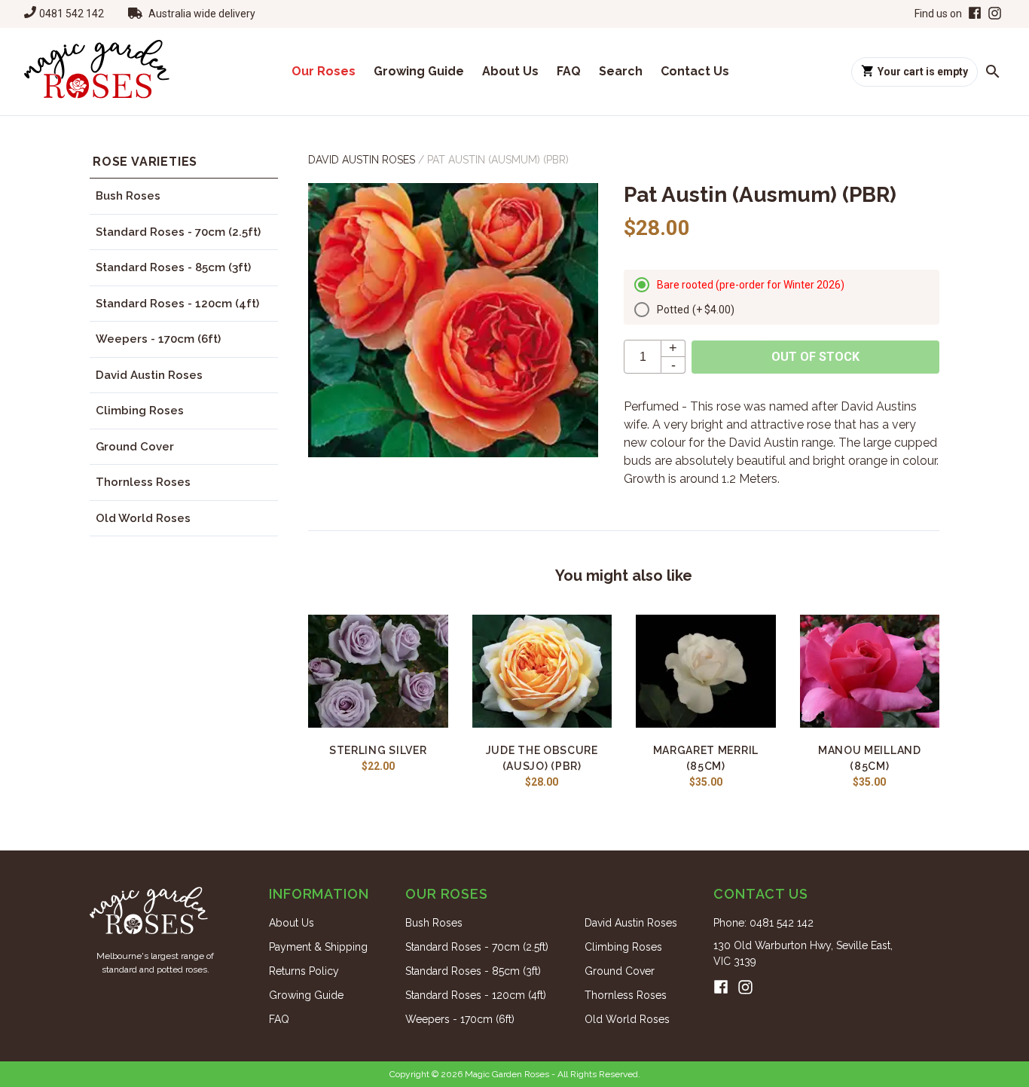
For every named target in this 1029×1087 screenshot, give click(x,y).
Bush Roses (128, 196)
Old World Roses (143, 518)
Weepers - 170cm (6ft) (158, 339)
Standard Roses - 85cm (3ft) (173, 267)
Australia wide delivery (201, 14)
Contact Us (695, 71)
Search (621, 71)
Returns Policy (304, 971)
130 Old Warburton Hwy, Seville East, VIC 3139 (803, 953)
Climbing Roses (140, 410)
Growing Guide (419, 71)
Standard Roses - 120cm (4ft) (177, 303)
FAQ (569, 71)
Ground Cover (135, 446)
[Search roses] (993, 72)
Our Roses (324, 71)
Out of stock (815, 357)
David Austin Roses (149, 375)
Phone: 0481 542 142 (763, 923)
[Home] (96, 71)
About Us (510, 71)
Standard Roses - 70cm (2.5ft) (178, 232)
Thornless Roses (143, 482)
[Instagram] (995, 14)
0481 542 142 (71, 14)
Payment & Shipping (318, 947)
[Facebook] (973, 14)
